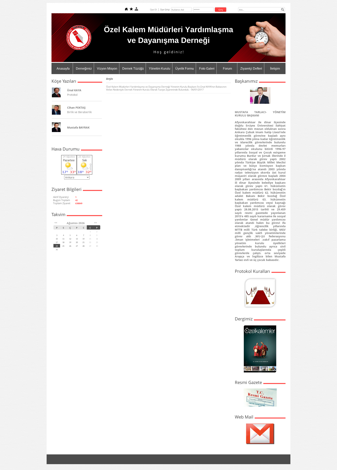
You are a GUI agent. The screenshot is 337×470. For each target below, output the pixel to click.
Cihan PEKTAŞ (76, 107)
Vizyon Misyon (107, 68)
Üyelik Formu (184, 68)
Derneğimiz (84, 68)
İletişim (275, 68)
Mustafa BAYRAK (78, 127)
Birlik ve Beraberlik (79, 112)
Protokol (72, 95)
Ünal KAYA (74, 90)
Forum (227, 68)
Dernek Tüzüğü (133, 68)
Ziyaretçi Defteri (251, 68)
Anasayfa (63, 68)
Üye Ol (153, 9)
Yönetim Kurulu (159, 68)
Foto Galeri (207, 68)
